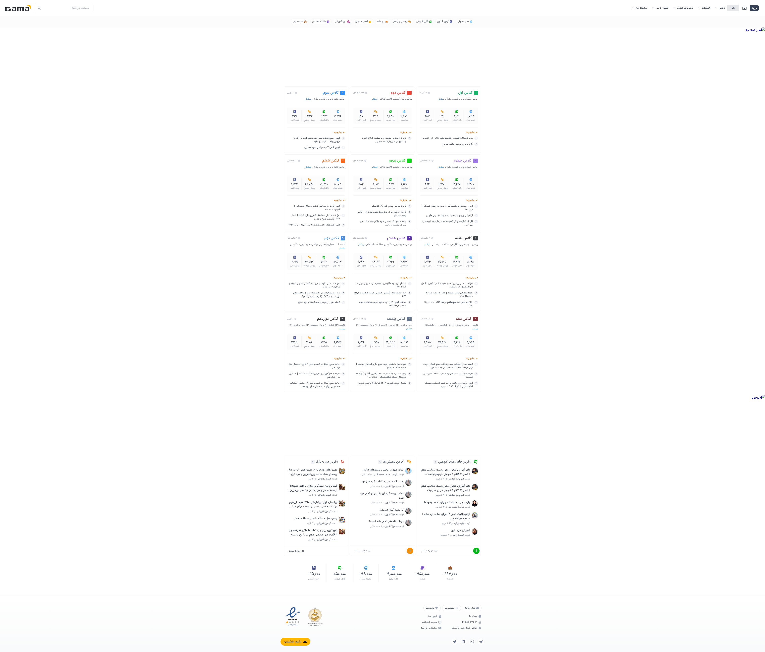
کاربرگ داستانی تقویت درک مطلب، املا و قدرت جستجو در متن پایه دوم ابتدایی (384, 139)
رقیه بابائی (459, 523)
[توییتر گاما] (454, 641)
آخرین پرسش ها (393, 461)
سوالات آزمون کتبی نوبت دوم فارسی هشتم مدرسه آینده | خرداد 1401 (382, 304)
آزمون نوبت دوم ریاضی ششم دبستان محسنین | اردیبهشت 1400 (317, 207)
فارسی (455, 99)
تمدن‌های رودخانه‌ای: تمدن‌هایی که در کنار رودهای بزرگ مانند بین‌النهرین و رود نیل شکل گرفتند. (312, 472)
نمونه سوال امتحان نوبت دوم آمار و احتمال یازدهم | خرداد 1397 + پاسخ (381, 366)
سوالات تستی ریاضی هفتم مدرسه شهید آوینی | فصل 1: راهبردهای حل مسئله (447, 285)
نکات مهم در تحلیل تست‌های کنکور (383, 470)
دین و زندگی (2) (404, 325)
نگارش (448, 99)
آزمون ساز (432, 616)
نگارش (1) (429, 325)
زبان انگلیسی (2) (364, 325)
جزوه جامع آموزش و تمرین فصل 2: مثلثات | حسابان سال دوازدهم (314, 375)
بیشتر (441, 99)
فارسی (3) (340, 325)
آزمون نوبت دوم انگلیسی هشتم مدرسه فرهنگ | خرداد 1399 (380, 294)
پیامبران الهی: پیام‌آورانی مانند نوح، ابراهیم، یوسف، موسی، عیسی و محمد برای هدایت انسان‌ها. (312, 504)
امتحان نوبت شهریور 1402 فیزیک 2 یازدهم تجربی (382, 383)
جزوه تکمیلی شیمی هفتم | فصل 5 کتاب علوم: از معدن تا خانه (449, 294)
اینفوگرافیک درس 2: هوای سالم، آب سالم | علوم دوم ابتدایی (446, 516)
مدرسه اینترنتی (429, 622)
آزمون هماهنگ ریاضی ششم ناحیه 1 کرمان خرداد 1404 (313, 225)
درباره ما (473, 616)
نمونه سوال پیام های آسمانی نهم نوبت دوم (319, 302)
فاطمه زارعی (458, 535)
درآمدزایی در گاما (429, 628)
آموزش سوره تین (460, 530)
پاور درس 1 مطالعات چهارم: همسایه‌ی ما (447, 502)
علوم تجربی (465, 99)
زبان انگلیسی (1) (443, 325)
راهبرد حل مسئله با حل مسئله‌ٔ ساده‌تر (315, 519)
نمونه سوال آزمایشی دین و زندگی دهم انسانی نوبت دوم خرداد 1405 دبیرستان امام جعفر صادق (448, 366)
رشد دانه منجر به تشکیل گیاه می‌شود (382, 481)
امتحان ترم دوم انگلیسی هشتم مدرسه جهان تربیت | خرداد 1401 (381, 285)
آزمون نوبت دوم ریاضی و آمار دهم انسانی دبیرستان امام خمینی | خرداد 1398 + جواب (448, 384)
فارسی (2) (390, 325)
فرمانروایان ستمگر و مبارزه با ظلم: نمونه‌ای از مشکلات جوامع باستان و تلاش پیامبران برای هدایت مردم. (313, 488)
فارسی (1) (473, 325)
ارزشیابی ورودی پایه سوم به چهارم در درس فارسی (449, 215)
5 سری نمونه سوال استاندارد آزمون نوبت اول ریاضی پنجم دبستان (381, 213)
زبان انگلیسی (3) (314, 325)
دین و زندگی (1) (459, 325)
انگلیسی (454, 244)
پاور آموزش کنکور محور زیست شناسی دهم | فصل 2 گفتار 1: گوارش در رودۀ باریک (445, 488)
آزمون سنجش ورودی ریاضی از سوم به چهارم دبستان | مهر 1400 (447, 207)
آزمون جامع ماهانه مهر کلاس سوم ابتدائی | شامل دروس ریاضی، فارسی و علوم (316, 139)
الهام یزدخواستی (456, 479)
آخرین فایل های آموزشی (454, 461)
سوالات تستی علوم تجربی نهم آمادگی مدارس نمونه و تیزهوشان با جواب (314, 285)
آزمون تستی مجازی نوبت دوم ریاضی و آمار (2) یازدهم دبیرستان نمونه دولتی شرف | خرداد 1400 (380, 375)
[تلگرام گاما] (480, 641)
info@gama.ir (469, 622)
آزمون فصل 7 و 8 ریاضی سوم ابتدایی (322, 147)
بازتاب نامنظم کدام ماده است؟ (386, 522)
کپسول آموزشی (324, 479)
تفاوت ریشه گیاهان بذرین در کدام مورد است (381, 495)
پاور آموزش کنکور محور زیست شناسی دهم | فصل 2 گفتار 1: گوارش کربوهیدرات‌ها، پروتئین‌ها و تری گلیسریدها (445, 472)
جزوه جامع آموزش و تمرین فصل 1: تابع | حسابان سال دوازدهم (314, 366)
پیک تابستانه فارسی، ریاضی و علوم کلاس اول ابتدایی (447, 138)
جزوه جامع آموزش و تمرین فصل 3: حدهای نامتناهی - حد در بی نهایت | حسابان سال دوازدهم (314, 384)
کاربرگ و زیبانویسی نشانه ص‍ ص (458, 144)
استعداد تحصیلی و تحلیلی (332, 244)
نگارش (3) (329, 325)
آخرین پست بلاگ (327, 461)
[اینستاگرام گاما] (472, 641)
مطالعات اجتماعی (440, 244)
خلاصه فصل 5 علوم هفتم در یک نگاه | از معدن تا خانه (448, 304)
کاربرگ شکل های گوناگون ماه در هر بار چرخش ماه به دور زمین (447, 223)
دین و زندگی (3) (297, 325)
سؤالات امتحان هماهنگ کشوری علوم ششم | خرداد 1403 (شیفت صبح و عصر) (315, 217)
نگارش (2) (378, 325)
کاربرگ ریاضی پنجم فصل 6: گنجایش (388, 206)
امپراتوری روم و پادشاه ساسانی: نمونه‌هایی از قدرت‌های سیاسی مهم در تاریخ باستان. (312, 532)
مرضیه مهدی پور (456, 507)
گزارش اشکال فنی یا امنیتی (464, 628)
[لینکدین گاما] (463, 641)
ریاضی (475, 99)
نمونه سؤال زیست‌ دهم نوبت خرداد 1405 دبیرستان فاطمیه (448, 375)
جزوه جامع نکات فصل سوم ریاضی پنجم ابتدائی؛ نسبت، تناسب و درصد (383, 223)
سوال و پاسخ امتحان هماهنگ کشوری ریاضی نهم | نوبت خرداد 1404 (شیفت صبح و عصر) (316, 294)
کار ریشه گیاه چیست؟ (392, 510)
